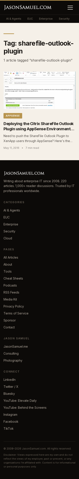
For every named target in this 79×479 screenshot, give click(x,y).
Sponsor (10, 320)
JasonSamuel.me (16, 346)
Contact (9, 327)
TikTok (9, 428)
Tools (8, 271)
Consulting (11, 353)
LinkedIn (10, 379)
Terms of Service (16, 313)
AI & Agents (13, 18)
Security (64, 18)
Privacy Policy (14, 306)
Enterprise (46, 18)
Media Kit (10, 299)
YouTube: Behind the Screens (25, 407)
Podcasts (10, 285)
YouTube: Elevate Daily (20, 400)
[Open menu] (70, 7)
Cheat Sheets (13, 278)
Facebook (11, 421)
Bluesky (9, 393)
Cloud (8, 238)
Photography (13, 360)
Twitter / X (11, 386)
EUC (30, 18)
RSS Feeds (11, 292)
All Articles (11, 257)
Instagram (10, 414)
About (8, 264)
